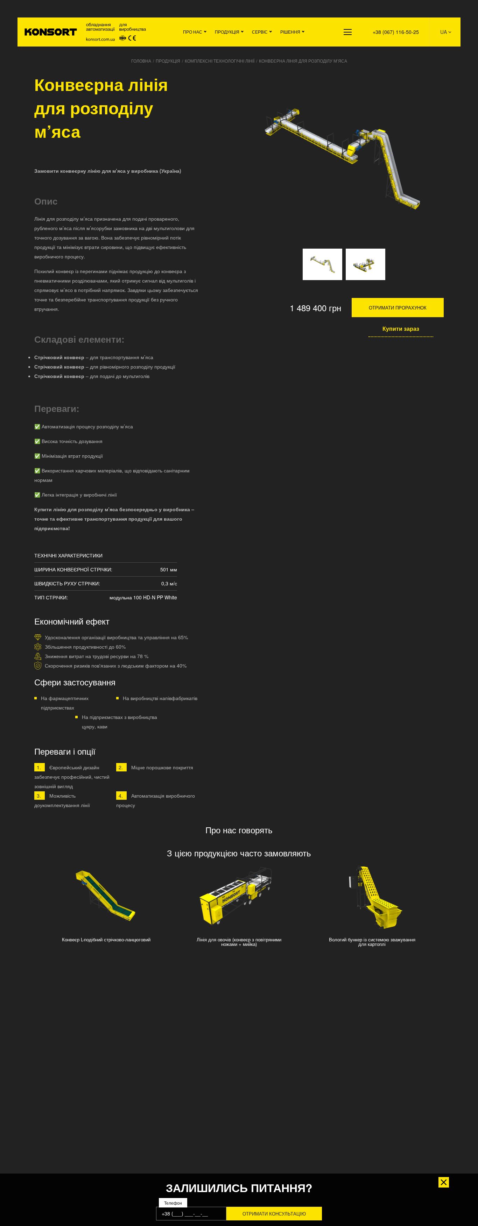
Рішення (290, 32)
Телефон (173, 1203)
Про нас (192, 32)
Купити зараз (400, 329)
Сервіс (260, 32)
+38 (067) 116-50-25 (396, 31)
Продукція (227, 32)
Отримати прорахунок (398, 307)
